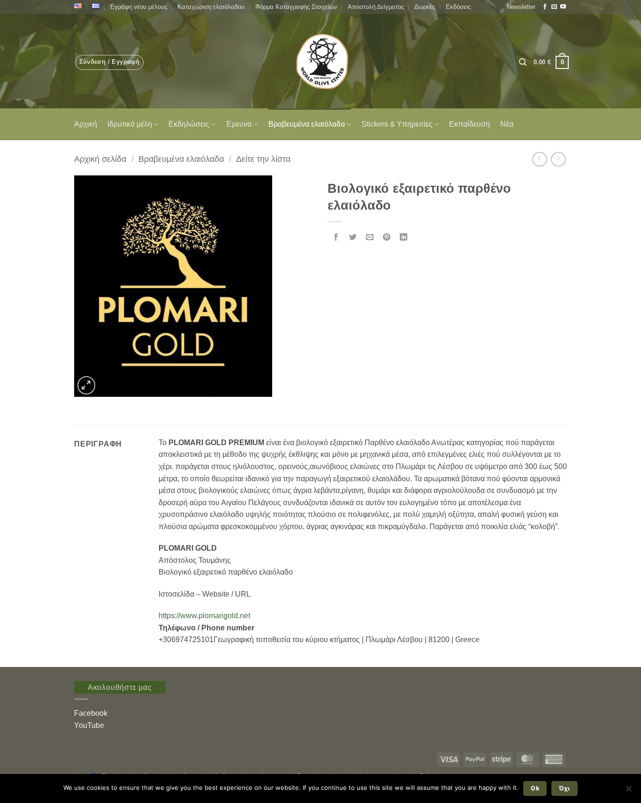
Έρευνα (239, 124)
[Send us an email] (554, 7)
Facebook (90, 713)
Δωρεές (424, 6)
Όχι (564, 788)
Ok (535, 788)
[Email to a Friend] (370, 237)
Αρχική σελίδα (100, 159)
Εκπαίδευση (469, 124)
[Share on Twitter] (353, 237)
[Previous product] (558, 159)
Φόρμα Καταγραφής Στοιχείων (296, 6)
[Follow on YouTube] (563, 7)
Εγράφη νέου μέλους (138, 6)
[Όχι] (628, 791)
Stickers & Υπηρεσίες (397, 124)
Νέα (506, 124)
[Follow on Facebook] (545, 7)
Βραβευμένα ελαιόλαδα (306, 124)
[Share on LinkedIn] (404, 237)
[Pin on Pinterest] (387, 237)
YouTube (89, 725)
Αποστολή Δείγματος (376, 6)
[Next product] (539, 159)
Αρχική (85, 124)
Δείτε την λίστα (263, 159)
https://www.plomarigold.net (204, 616)
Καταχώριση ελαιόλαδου (210, 6)
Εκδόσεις (458, 6)
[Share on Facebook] (336, 237)
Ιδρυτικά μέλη (129, 124)
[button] (521, 7)
